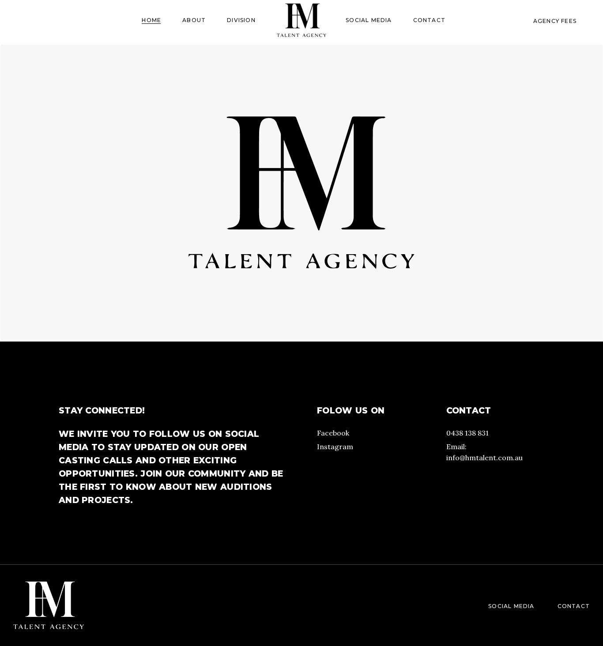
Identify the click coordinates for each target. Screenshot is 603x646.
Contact (574, 606)
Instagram (335, 446)
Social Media (511, 606)
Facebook (333, 432)
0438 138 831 (467, 432)
